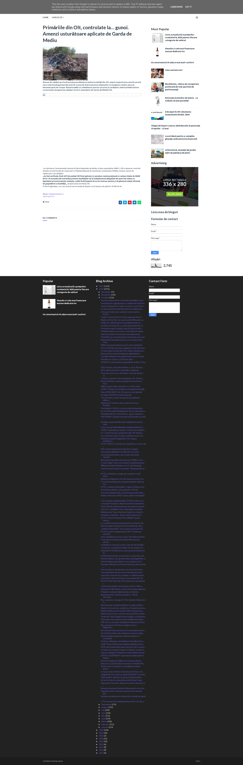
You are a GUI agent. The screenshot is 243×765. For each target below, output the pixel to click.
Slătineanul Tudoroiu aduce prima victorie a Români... (120, 404)
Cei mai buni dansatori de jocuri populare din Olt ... (122, 578)
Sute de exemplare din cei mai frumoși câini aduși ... (123, 492)
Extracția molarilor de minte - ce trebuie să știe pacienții (181, 99)
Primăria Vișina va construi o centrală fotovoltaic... (122, 331)
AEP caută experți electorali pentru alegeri (119, 449)
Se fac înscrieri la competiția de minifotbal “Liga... (122, 680)
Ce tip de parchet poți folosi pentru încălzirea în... (122, 309)
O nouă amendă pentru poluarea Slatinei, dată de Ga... (122, 482)
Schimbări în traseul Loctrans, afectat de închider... (123, 545)
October (105, 297)
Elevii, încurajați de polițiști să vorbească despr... (121, 660)
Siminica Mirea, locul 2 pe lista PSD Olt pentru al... (122, 611)
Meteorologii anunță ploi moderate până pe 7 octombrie (120, 637)
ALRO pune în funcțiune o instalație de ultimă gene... (120, 667)
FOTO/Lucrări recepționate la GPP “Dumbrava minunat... (121, 532)
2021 (101, 736)
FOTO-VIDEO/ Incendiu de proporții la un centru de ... (123, 445)
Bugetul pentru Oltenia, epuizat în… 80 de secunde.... (119, 595)
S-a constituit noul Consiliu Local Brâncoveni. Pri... (122, 436)
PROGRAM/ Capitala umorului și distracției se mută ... (123, 417)
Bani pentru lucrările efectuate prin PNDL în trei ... (122, 460)
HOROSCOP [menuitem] (57, 17)
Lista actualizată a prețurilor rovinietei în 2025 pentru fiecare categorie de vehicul (181, 37)
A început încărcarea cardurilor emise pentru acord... (120, 313)
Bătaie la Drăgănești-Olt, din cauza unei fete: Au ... (123, 479)
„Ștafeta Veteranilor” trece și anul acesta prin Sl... (122, 529)
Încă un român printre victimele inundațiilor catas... (123, 300)
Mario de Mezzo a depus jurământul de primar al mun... (121, 382)
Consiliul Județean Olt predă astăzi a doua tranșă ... (123, 356)
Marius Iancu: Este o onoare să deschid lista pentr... (123, 613)
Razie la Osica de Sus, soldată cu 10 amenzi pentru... (123, 608)
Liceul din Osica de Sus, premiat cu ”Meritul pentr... (123, 575)
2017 (101, 747)
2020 (101, 738)
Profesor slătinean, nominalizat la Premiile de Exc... (123, 641)
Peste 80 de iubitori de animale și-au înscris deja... (122, 633)
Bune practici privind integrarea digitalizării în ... (121, 353)
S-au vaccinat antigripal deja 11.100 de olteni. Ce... (122, 500)
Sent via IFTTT (48, 196)
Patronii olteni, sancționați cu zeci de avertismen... (122, 569)
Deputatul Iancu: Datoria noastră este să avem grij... (121, 692)
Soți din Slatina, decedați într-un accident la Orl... (122, 561)
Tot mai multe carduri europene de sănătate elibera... (120, 398)
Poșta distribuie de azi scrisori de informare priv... (122, 572)
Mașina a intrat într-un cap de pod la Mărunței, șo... (123, 320)
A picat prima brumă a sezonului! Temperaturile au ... (123, 469)
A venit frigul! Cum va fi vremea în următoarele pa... (123, 463)
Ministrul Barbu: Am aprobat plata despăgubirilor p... (123, 558)
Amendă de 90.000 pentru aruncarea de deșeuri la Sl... (123, 551)
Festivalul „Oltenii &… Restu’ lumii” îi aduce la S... (121, 515)
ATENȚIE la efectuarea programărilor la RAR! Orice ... (123, 363)
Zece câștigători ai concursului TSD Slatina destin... (123, 537)
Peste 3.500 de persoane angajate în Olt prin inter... (123, 348)
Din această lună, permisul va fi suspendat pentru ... (123, 630)
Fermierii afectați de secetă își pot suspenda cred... (123, 556)
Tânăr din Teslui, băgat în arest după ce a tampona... (123, 616)
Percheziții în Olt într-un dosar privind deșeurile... (122, 408)
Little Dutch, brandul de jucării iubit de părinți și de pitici (180, 151)
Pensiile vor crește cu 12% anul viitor (117, 359)
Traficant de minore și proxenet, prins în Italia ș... (122, 586)
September (106, 704)
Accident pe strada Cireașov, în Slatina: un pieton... (123, 650)
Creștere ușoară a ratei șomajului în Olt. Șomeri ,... (122, 378)
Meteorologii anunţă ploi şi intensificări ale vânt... (122, 526)
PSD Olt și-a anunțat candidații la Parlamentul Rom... (123, 622)
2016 (101, 750)
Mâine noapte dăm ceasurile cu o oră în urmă (120, 386)
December (106, 292)
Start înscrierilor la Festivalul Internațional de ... (121, 334)
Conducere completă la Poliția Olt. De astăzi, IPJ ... (122, 548)
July (103, 710)
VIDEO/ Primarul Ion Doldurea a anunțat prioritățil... (123, 389)
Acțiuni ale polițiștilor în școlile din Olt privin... (120, 452)
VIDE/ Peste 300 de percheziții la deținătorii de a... (122, 644)
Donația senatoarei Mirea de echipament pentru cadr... (122, 423)
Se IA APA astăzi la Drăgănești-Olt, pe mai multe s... (123, 411)
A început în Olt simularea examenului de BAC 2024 (178, 113)
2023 (101, 730)
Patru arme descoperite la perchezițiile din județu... (123, 619)
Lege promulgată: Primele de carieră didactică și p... (123, 652)
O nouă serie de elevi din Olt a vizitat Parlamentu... (123, 351)
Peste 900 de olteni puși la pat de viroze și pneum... (123, 506)
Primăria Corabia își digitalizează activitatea (119, 592)
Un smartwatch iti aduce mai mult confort (172, 62)
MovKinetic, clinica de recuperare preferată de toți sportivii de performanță (182, 86)
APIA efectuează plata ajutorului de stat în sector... (123, 647)
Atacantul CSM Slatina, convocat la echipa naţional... (123, 589)
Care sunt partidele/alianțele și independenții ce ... (122, 427)
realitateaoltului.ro (56, 194)
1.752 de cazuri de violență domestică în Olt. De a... (123, 701)
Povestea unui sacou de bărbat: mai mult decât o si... (122, 374)
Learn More (176, 7)
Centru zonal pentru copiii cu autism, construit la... (122, 306)
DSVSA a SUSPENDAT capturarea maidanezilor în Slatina (122, 656)
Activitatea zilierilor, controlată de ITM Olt (119, 490)
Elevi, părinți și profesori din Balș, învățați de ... (120, 370)
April (103, 718)
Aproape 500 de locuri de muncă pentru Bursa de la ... (123, 565)
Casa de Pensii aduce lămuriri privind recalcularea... (123, 503)
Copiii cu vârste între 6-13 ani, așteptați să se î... (121, 317)
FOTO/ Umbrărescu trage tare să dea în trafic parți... (121, 474)
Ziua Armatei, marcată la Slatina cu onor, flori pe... (122, 367)
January (105, 727)
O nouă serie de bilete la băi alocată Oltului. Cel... (122, 671)
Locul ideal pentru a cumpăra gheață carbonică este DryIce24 (181, 137)
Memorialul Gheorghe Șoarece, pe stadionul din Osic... (121, 341)
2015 (101, 753)
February (105, 724)
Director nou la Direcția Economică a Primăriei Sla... (123, 663)
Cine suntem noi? (174, 70)
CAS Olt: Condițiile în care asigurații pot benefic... (122, 509)
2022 (101, 733)
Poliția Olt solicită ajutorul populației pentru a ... (121, 322)
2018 (101, 744)
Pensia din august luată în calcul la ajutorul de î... (121, 328)
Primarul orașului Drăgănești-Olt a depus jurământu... (119, 439)
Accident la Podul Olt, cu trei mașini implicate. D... (122, 325)
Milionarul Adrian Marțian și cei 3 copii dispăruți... (121, 465)
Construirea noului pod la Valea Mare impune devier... (120, 540)
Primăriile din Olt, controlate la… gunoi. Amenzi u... (122, 414)
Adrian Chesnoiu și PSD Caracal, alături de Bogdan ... (123, 496)
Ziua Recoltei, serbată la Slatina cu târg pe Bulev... (122, 605)
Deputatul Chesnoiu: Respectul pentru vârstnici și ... (123, 684)
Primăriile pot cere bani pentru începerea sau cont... (123, 337)
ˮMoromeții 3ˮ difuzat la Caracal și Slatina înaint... (121, 677)
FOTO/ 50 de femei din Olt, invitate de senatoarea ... (123, 582)
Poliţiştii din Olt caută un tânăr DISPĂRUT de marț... (123, 674)
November (106, 294)
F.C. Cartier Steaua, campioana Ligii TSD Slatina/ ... (122, 433)
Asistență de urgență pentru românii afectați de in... (123, 303)
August (104, 707)
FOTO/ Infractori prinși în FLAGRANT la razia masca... (120, 519)
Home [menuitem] (45, 17)
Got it (188, 7)
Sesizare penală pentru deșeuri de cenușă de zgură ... (123, 697)
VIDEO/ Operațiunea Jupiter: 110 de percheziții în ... (123, 430)
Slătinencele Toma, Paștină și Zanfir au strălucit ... (122, 512)
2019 (101, 741)
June (103, 713)
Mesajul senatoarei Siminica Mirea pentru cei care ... (123, 688)
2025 (101, 286)
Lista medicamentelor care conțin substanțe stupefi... (120, 456)
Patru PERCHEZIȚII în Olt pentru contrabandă (121, 392)
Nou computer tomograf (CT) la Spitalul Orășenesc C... (123, 601)
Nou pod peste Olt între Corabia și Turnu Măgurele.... (119, 626)
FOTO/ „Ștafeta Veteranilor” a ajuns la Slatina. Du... (123, 487)
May (103, 716)
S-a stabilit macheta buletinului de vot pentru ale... (123, 523)
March (104, 721)
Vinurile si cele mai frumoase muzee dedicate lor (179, 50)
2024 (101, 289)
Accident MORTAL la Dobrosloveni (116, 395)
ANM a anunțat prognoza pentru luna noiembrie (121, 345)
